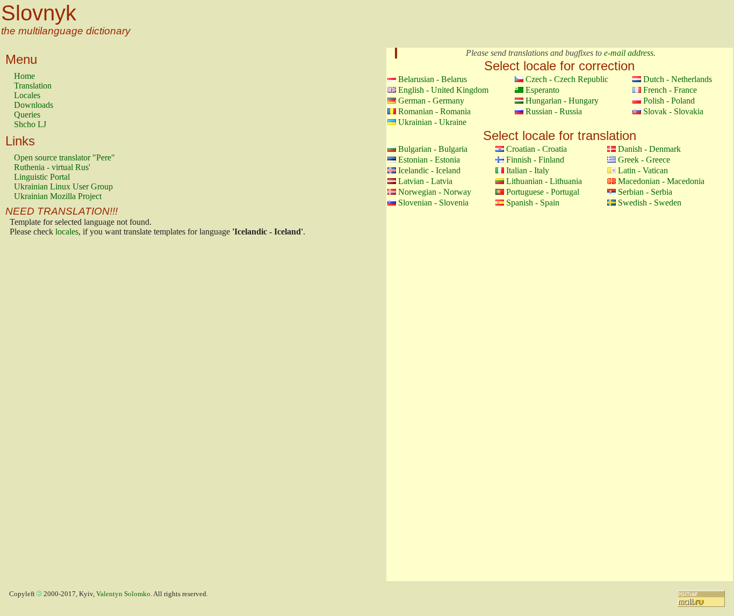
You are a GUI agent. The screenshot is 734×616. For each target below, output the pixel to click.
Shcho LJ (30, 124)
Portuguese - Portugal (542, 191)
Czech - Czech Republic (567, 79)
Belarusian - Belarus (432, 79)
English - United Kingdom (443, 89)
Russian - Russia (554, 111)
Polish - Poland (669, 100)
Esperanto (542, 89)
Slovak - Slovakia (673, 111)
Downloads (33, 104)
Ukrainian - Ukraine (432, 122)
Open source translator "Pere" (64, 157)
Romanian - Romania (434, 111)
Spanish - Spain (532, 202)
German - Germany (431, 100)
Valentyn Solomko (123, 594)
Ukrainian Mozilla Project (58, 196)
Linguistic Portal (42, 176)
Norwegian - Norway (434, 191)
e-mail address (628, 52)
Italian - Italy (527, 170)
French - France (670, 89)
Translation (33, 85)
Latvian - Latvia (425, 181)
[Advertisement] (57, 412)
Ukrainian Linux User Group (63, 186)
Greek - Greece (644, 159)
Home (24, 75)
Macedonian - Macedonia (661, 181)
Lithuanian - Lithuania (544, 181)
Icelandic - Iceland (429, 170)
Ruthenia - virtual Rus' (52, 167)
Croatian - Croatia (536, 148)
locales (66, 231)
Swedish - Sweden (649, 202)
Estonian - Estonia (429, 159)
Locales (27, 95)
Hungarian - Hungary (562, 100)
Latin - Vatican (643, 170)
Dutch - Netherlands (677, 79)
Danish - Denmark (649, 148)
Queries (27, 114)
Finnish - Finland (535, 159)
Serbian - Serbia (645, 191)
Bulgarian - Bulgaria (432, 148)
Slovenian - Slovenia (433, 202)
